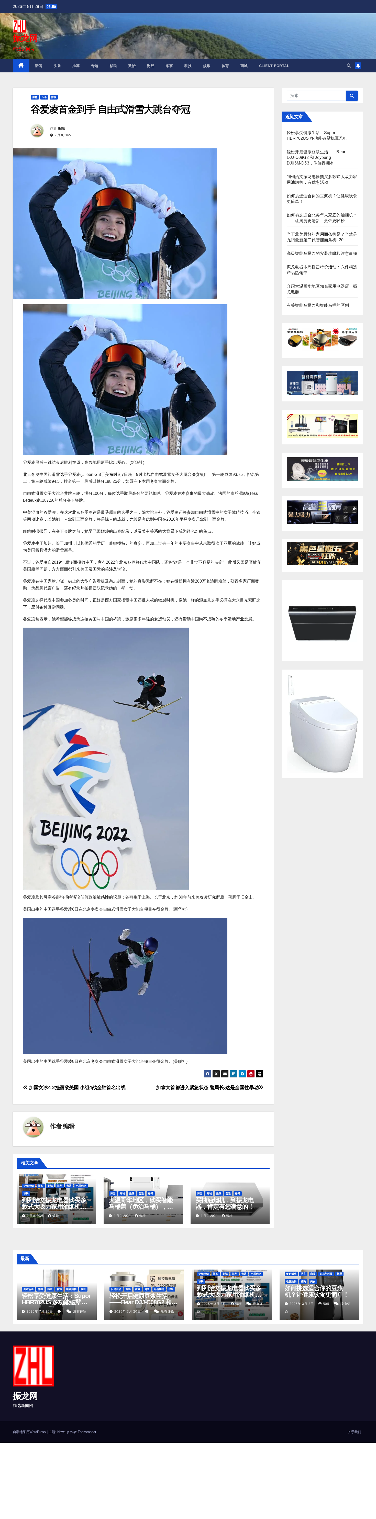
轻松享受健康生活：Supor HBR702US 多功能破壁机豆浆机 (56, 1302)
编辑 (61, 128)
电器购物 (81, 1185)
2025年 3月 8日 (214, 1304)
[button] (349, 65)
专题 (94, 66)
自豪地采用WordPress (30, 1432)
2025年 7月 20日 (40, 1311)
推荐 (76, 66)
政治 (132, 66)
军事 (169, 66)
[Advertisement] (153, 1480)
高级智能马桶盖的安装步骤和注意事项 (322, 253)
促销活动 (29, 1185)
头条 (57, 66)
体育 (225, 66)
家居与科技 (326, 1273)
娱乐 (207, 66)
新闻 (38, 66)
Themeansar (87, 1432)
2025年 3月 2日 (302, 1304)
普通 (69, 1185)
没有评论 (79, 1311)
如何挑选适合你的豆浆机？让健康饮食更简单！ (317, 1291)
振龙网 (25, 38)
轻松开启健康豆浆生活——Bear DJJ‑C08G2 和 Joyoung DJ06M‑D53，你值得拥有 (316, 157)
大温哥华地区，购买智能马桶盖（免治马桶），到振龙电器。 (141, 1206)
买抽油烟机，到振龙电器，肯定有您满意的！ (225, 1203)
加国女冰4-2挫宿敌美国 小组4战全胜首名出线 (76, 1087)
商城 (244, 66)
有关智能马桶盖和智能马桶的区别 (318, 305)
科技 (188, 66)
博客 (40, 1185)
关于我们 (354, 1432)
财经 (150, 66)
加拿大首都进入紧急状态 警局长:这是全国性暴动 (207, 1087)
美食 (312, 1281)
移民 (113, 66)
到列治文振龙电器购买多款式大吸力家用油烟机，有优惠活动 (54, 1206)
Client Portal (274, 66)
